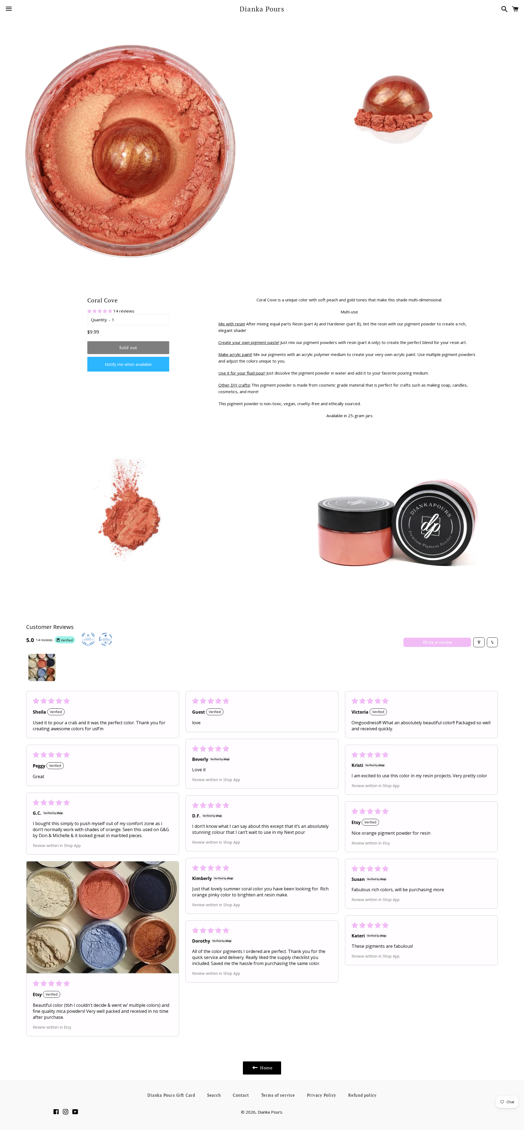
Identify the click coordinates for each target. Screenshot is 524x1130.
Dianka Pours (262, 8)
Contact (241, 1095)
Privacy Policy (322, 1095)
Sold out (128, 348)
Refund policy (362, 1095)
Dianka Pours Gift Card (171, 1095)
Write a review (437, 642)
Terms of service (278, 1095)
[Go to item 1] (42, 667)
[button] (100, 311)
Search (214, 1095)
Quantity (99, 319)
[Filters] (479, 642)
